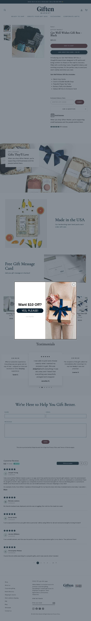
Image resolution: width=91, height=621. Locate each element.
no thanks (30, 316)
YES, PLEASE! (30, 311)
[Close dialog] (74, 284)
